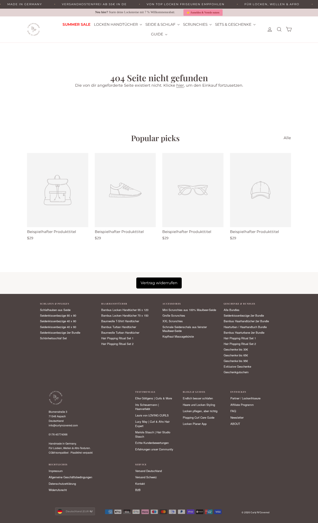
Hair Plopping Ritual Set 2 (117, 344)
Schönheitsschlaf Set (53, 338)
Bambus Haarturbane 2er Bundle (244, 333)
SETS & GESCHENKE (233, 24)
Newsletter (237, 417)
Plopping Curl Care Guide (198, 417)
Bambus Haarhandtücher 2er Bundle (246, 321)
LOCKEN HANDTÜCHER (116, 24)
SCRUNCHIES (195, 24)
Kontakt (140, 484)
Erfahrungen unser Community (154, 449)
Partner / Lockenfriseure (245, 398)
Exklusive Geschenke (237, 366)
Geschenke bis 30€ (236, 349)
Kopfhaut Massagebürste (178, 336)
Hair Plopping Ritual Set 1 (117, 338)
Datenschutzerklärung (62, 484)
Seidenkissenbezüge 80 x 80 (58, 315)
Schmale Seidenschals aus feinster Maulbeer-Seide (184, 329)
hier (180, 85)
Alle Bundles (231, 310)
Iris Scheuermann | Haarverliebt (147, 407)
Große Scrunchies (173, 315)
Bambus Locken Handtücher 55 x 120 (124, 310)
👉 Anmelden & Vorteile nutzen (203, 12)
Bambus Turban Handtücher (118, 327)
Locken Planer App (195, 424)
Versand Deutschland (148, 471)
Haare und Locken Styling (199, 405)
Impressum (56, 471)
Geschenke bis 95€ (236, 361)
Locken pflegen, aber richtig (200, 411)
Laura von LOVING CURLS (152, 415)
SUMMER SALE (76, 24)
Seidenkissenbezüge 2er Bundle (60, 333)
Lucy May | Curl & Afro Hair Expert (152, 423)
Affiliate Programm (242, 405)
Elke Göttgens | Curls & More (153, 398)
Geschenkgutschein (236, 372)
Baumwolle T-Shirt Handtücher (120, 321)
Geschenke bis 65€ (236, 355)
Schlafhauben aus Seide (55, 310)
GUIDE (157, 34)
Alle (287, 138)
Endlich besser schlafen (198, 398)
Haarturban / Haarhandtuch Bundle (245, 327)
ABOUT (235, 424)
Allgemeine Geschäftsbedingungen (70, 477)
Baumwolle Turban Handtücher (120, 333)
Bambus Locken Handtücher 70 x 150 (124, 315)
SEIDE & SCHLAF (160, 24)
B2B (138, 490)
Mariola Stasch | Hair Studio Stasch (152, 434)
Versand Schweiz (146, 477)
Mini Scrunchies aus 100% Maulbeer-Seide (189, 310)
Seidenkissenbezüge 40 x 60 (58, 327)
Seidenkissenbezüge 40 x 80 (58, 321)
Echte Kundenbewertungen (152, 443)
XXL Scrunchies (172, 321)
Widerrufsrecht (58, 490)
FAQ (233, 411)
